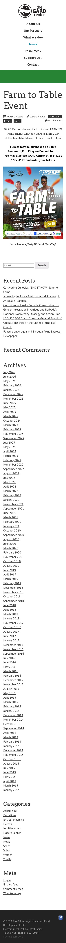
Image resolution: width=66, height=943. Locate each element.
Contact (33, 64)
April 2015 (9, 697)
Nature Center (12, 833)
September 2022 (13, 469)
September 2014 (13, 728)
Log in (7, 880)
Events (7, 121)
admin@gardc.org (13, 936)
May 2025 (9, 407)
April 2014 (9, 733)
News (33, 44)
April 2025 (9, 412)
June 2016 (9, 662)
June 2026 (9, 376)
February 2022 (12, 495)
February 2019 (12, 583)
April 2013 (9, 781)
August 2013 (11, 763)
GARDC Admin (37, 116)
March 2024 (10, 425)
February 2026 (12, 385)
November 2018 (13, 592)
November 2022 (13, 464)
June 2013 (9, 772)
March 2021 (10, 517)
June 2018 (9, 605)
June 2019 (9, 570)
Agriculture (55, 116)
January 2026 (11, 390)
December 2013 (13, 750)
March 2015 (10, 702)
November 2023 (13, 433)
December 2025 (13, 394)
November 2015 (13, 684)
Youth (7, 859)
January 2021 (11, 526)
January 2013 (11, 790)
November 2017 (13, 623)
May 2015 (9, 693)
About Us (33, 24)
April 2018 (9, 609)
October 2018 (12, 596)
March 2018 (10, 614)
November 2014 (13, 719)
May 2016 (9, 667)
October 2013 (12, 759)
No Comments (55, 120)
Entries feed (10, 884)
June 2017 (9, 636)
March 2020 (10, 548)
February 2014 (12, 741)
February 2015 (12, 706)
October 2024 (12, 420)
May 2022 (9, 482)
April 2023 (9, 451)
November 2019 (13, 557)
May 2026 (9, 381)
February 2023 (12, 460)
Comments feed (13, 889)
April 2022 (9, 486)
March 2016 (10, 671)
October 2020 (12, 530)
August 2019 (11, 565)
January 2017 (11, 640)
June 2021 (9, 513)
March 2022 (10, 491)
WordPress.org (12, 893)
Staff (6, 846)
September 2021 (13, 508)
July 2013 (9, 768)
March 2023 (10, 455)
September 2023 (13, 438)
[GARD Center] (33, 12)
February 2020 (12, 552)
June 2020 (9, 543)
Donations (9, 815)
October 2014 (12, 724)
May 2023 (9, 447)
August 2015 (11, 689)
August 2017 (11, 631)
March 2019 (10, 579)
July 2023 (9, 442)
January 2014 (11, 746)
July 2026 (9, 372)
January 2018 (11, 618)
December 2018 (13, 587)
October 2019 (12, 561)
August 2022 (11, 473)
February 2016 (12, 675)
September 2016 (13, 653)
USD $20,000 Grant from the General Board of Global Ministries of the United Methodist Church (32, 322)
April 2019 (9, 574)
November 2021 (13, 504)
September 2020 (13, 535)
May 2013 (9, 776)
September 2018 (13, 601)
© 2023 (7, 921)
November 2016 (13, 649)
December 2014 (13, 715)
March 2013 (10, 785)
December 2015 (13, 680)
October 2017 (12, 627)
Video (6, 850)
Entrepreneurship (13, 819)
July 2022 (9, 477)
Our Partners (33, 30)
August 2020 (11, 539)
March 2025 (10, 416)
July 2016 (9, 658)
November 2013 (13, 754)
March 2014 (10, 737)
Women (7, 855)
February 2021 (12, 521)
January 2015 (11, 711)
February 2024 (12, 429)
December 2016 (13, 645)
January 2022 (11, 499)
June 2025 (9, 403)
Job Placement (12, 828)
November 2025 (13, 398)
